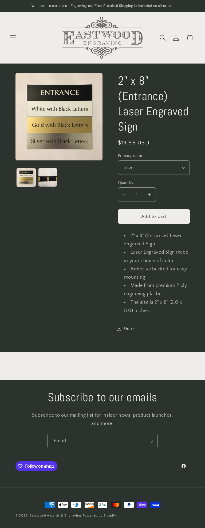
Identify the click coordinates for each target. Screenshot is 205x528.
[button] (13, 38)
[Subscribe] (150, 441)
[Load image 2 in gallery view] (47, 177)
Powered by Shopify (99, 515)
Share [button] (129, 328)
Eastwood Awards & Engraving (55, 515)
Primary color (130, 155)
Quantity (126, 182)
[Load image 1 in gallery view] (26, 177)
